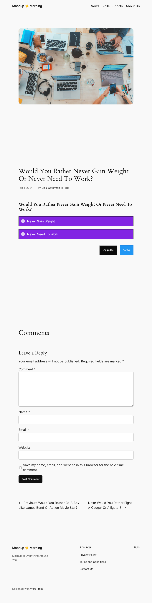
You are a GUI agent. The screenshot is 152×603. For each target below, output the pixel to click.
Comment (27, 369)
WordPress (36, 588)
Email (24, 430)
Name (24, 412)
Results (108, 250)
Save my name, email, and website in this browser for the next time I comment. (74, 467)
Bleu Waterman (51, 187)
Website (25, 447)
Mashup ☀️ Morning (27, 6)
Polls (66, 187)
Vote (126, 250)
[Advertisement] (76, 138)
